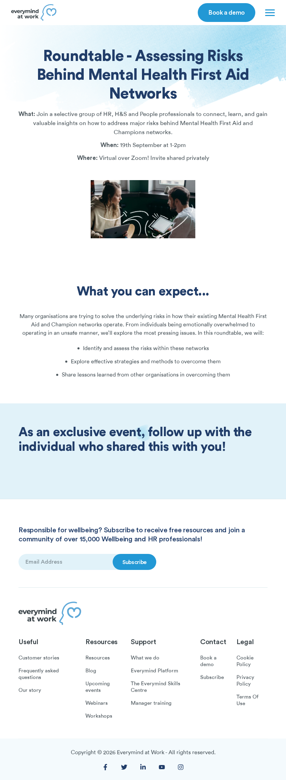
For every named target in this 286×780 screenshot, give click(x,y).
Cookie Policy (245, 661)
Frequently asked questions (38, 674)
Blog (90, 670)
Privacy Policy (245, 680)
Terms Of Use (247, 700)
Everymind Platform (154, 670)
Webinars (96, 703)
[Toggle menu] (268, 12)
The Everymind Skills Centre (155, 687)
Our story (29, 690)
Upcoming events (97, 687)
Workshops (98, 716)
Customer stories (38, 658)
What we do (145, 658)
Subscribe (212, 677)
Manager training (151, 703)
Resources (97, 658)
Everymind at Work (140, 752)
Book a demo (226, 12)
